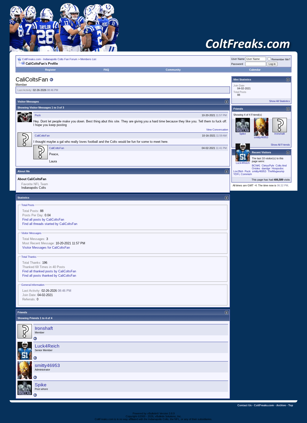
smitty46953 (47, 365)
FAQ (106, 69)
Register (50, 69)
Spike (41, 384)
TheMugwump (276, 171)
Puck (38, 115)
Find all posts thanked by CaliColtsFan (49, 275)
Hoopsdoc (278, 168)
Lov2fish (238, 171)
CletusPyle (268, 165)
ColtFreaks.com (264, 405)
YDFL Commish (242, 174)
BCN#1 (256, 165)
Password (237, 64)
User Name (238, 58)
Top (290, 405)
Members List (88, 59)
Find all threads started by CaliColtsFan (49, 224)
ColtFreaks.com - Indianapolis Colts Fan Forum (49, 59)
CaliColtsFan (42, 135)
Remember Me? (281, 59)
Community (173, 69)
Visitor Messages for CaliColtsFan (46, 247)
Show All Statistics (279, 101)
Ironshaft (44, 328)
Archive (281, 405)
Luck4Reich (47, 346)
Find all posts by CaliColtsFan (43, 219)
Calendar (254, 69)
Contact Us (244, 405)
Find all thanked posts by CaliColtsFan (49, 271)
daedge (266, 168)
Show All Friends (280, 144)
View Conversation (217, 129)
